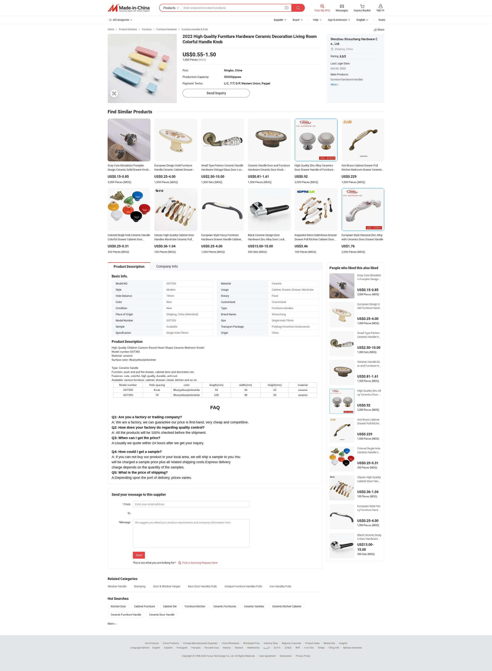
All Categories (121, 20)
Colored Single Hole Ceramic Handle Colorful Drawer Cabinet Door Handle (369, 450)
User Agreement (267, 655)
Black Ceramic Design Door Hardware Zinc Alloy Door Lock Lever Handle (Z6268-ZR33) (369, 537)
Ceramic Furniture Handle (126, 614)
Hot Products (152, 643)
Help (315, 20)
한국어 (277, 647)
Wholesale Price (251, 643)
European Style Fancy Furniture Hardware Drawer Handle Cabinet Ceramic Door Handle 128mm (369, 508)
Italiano (227, 647)
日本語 (288, 647)
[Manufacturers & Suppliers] (129, 8)
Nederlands (253, 647)
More (334, 84)
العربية (266, 647)
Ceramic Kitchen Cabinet (286, 606)
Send (139, 555)
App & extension (337, 20)
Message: (124, 522)
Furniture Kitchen (195, 606)
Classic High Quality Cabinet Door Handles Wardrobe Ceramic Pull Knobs (369, 479)
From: (126, 504)
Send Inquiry (216, 93)
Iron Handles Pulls (280, 586)
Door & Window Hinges (166, 586)
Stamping (139, 586)
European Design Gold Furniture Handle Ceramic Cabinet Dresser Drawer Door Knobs (369, 306)
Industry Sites (271, 643)
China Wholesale (230, 643)
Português (182, 647)
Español (168, 647)
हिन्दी (298, 647)
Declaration (286, 655)
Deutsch (239, 647)
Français (195, 647)
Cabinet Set (170, 606)
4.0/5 (343, 56)
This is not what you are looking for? (154, 562)
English (156, 647)
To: (129, 513)
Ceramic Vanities (254, 606)
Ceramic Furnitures (224, 606)
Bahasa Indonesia (352, 647)
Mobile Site (329, 643)
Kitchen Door (118, 606)
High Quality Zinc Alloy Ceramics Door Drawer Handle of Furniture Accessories (369, 392)
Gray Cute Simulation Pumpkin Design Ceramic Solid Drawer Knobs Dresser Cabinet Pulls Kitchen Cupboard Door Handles (369, 277)
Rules (382, 20)
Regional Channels (291, 643)
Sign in (380, 10)
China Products (171, 643)
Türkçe (321, 647)
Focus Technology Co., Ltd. (221, 655)
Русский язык (211, 647)
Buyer (296, 20)
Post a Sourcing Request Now (198, 562)
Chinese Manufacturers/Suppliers (200, 643)
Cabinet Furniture (144, 606)
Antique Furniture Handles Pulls (243, 586)
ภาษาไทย (309, 647)
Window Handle (117, 586)
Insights (343, 643)
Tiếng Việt (333, 647)
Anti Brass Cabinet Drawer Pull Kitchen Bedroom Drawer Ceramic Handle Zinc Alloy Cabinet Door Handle (369, 421)
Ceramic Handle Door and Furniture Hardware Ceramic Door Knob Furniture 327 (369, 364)
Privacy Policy (303, 655)
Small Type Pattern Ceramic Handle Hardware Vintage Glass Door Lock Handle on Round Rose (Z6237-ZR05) (369, 335)
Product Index (312, 643)
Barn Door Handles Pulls (202, 586)
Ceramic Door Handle (161, 614)
